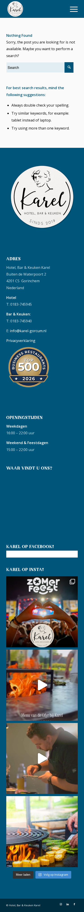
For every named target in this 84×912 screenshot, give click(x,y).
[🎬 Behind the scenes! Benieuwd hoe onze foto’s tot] (42, 758)
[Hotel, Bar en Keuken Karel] (34, 9)
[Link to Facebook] (74, 904)
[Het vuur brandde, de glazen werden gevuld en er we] (42, 831)
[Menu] (71, 9)
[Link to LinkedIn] (67, 904)
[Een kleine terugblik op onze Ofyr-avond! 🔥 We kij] (42, 685)
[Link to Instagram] (61, 904)
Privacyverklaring (20, 340)
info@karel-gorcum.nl (28, 330)
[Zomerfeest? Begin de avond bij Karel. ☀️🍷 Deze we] (42, 611)
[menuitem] (71, 9)
